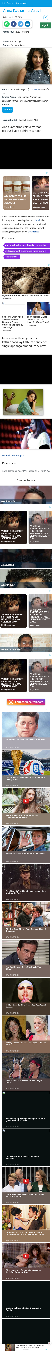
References (11, 257)
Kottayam (34, 89)
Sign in (45, 25)
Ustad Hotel (33, 232)
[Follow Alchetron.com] (26, 706)
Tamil (37, 220)
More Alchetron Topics (13, 455)
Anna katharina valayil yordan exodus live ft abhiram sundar (26, 246)
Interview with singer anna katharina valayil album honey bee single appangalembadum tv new (26, 251)
